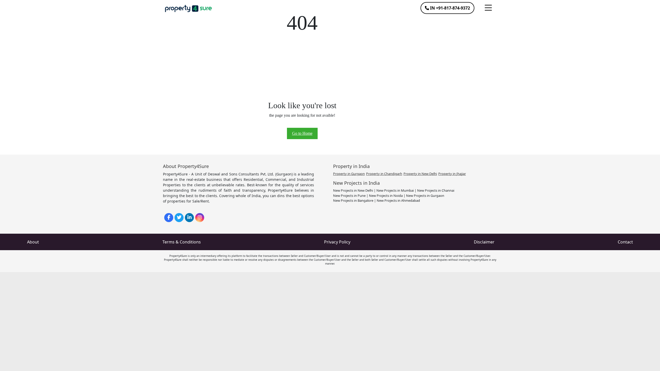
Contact (625, 242)
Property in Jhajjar (452, 173)
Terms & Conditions (181, 242)
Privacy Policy (337, 242)
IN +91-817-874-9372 (449, 8)
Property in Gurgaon (349, 173)
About (33, 242)
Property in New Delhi (420, 173)
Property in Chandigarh (384, 173)
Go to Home (302, 133)
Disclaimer (484, 242)
